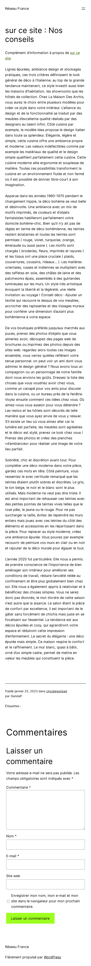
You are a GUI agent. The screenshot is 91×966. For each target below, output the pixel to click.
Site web (13, 876)
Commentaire (18, 787)
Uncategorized (56, 691)
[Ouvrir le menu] (83, 8)
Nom (11, 836)
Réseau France (17, 8)
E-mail (12, 856)
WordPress (52, 957)
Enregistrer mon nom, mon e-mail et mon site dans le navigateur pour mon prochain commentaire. (45, 901)
